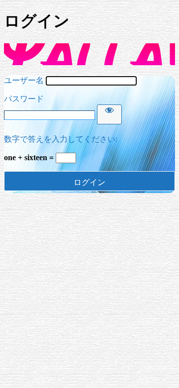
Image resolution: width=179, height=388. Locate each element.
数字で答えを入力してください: (60, 139)
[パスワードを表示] (109, 114)
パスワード (24, 99)
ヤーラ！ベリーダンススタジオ (89, 54)
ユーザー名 (24, 80)
